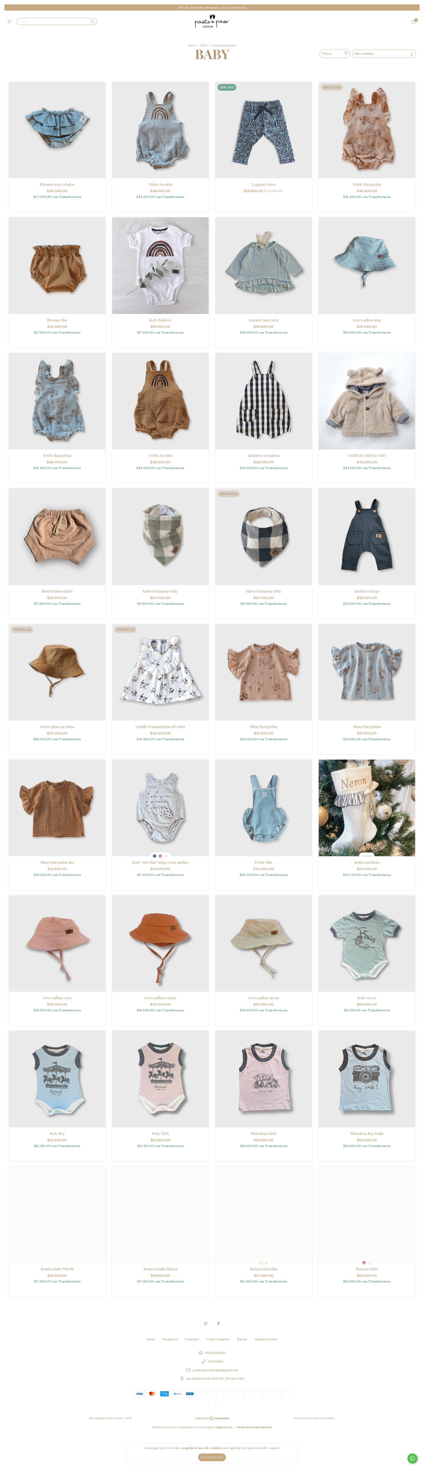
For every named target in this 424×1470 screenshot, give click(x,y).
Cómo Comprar (218, 1339)
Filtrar (326, 54)
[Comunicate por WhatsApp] (412, 1458)
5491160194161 (215, 1353)
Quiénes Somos (266, 1339)
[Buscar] (92, 22)
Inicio (191, 45)
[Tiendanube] (212, 1419)
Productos (170, 1339)
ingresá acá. (224, 1427)
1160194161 (215, 1362)
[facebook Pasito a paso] (218, 1323)
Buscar (242, 1339)
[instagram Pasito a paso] (206, 1323)
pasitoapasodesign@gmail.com (215, 1370)
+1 (166, 856)
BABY (203, 45)
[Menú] (10, 21)
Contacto (192, 1339)
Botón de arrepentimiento (254, 1427)
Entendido (212, 1457)
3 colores (367, 855)
